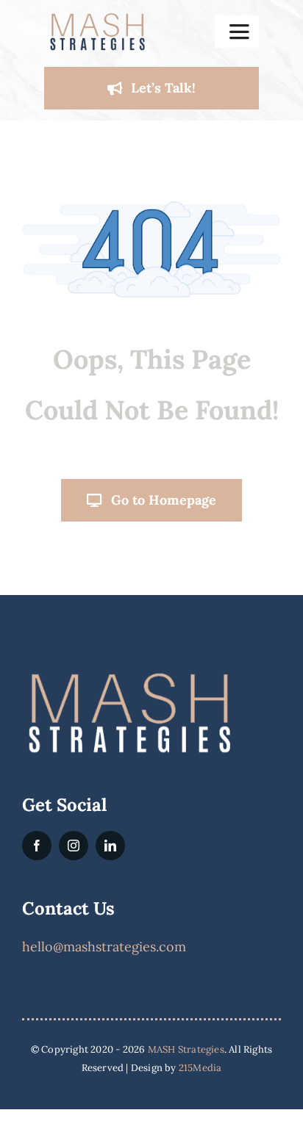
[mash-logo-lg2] (97, 17)
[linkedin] (110, 845)
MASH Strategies (186, 1049)
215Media (200, 1068)
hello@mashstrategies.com (104, 946)
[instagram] (73, 845)
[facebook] (36, 845)
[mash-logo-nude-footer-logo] (128, 674)
